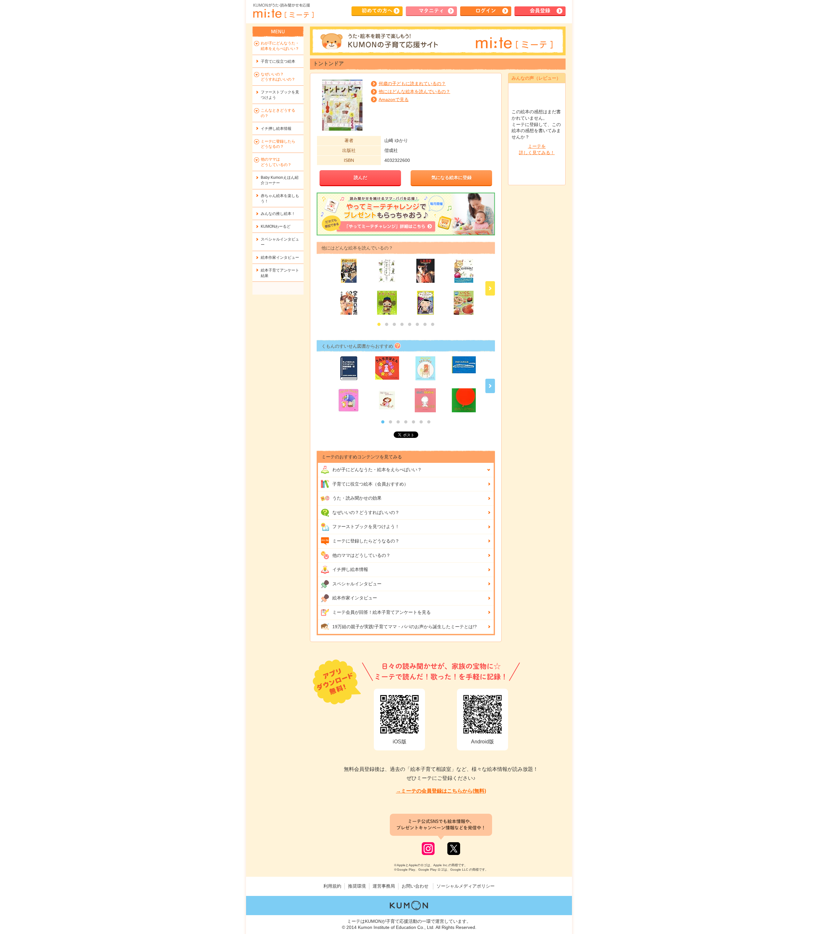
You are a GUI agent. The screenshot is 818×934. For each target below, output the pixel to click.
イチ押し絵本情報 (350, 569)
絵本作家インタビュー (354, 597)
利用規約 (332, 886)
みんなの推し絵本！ (278, 213)
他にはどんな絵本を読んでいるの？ (414, 91)
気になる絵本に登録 (451, 177)
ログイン (485, 10)
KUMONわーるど (275, 226)
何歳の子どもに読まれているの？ (412, 83)
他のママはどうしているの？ (361, 555)
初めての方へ (377, 10)
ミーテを (537, 149)
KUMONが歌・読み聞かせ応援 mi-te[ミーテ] (283, 11)
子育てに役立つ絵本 (278, 61)
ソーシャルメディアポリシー (465, 886)
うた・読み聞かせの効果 (357, 498)
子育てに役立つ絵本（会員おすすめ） (370, 484)
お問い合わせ (415, 886)
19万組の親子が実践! (404, 626)
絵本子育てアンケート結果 (280, 273)
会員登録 (540, 10)
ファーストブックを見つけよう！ (365, 526)
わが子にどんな (377, 469)
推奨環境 (357, 886)
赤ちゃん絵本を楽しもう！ (280, 198)
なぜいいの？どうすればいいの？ (365, 512)
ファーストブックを (280, 95)
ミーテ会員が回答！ (381, 612)
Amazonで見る (394, 99)
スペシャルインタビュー (357, 583)
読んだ (360, 177)
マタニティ (431, 10)
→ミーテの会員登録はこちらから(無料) (441, 791)
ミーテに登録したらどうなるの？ (365, 540)
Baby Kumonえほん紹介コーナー (279, 180)
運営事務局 (384, 886)
